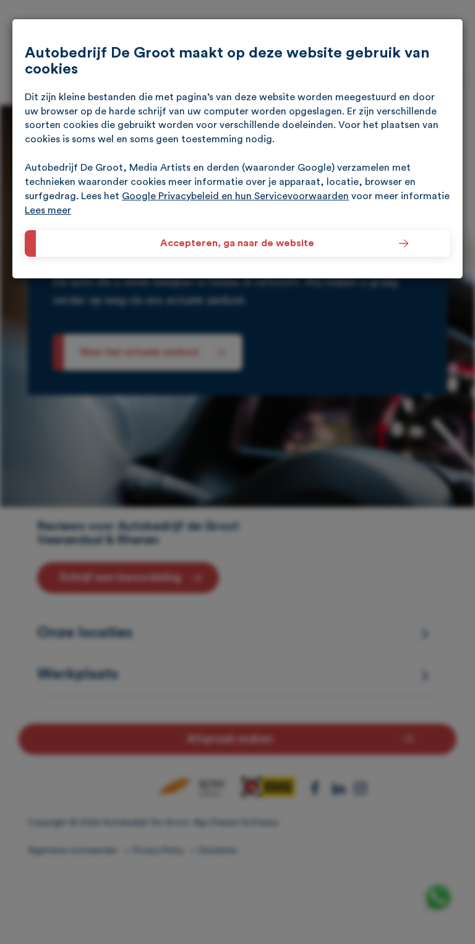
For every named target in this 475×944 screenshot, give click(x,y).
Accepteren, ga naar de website (238, 243)
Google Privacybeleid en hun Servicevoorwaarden (235, 196)
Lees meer (48, 210)
